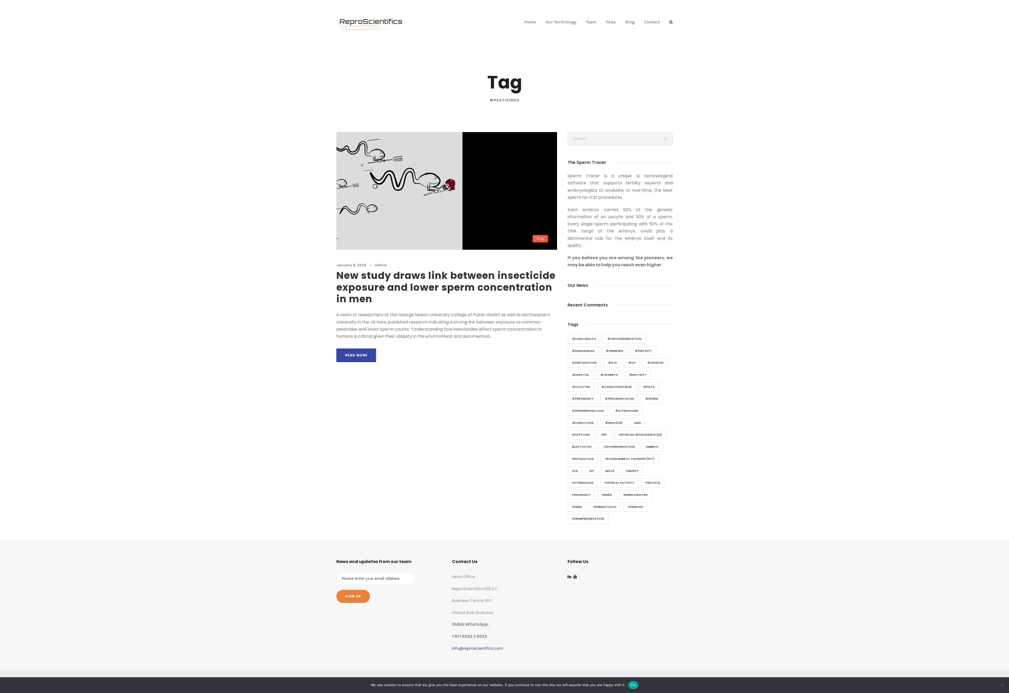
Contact (652, 21)
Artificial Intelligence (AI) (640, 435)
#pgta (649, 387)
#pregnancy (582, 399)
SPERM (577, 507)
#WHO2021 (613, 423)
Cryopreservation (619, 447)
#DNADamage (583, 351)
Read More (356, 355)
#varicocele (583, 423)
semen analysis (635, 495)
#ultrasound (626, 411)
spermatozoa (604, 507)
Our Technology (560, 21)
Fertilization (583, 459)
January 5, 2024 (351, 265)
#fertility (643, 351)
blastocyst (582, 447)
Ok (633, 685)
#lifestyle (580, 375)
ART (604, 435)
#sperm (651, 399)
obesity (632, 471)
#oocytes (581, 387)
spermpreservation (588, 519)
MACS (609, 471)
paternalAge (582, 483)
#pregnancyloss (619, 399)
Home (530, 21)
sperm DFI (635, 507)
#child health (584, 339)
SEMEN (607, 495)
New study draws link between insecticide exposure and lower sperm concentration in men (445, 287)
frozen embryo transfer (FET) (630, 459)
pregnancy (581, 495)
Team (591, 21)
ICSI (575, 471)
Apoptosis (581, 435)
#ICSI (612, 363)
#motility (637, 375)
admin (381, 265)
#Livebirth (609, 375)
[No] (1002, 685)
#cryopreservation (624, 339)
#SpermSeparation (588, 411)
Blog (630, 21)
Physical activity (619, 483)
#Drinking (614, 351)
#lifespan (655, 363)
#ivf (632, 363)
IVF (591, 471)
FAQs (611, 21)
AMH (637, 423)
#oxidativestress (616, 387)
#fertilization (584, 363)
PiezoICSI (653, 483)
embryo (652, 447)
